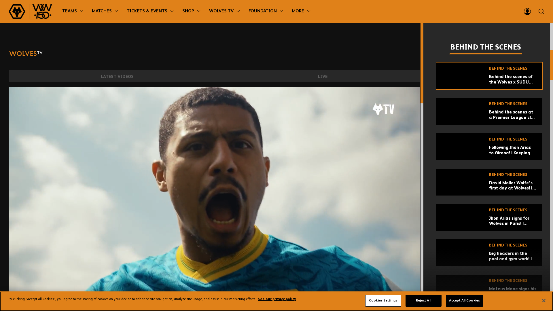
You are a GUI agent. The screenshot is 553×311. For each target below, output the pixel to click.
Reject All (423, 300)
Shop (188, 11)
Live (322, 77)
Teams (69, 11)
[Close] (543, 300)
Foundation (263, 11)
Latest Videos (117, 77)
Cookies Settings (383, 300)
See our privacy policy (277, 299)
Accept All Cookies (464, 300)
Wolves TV (221, 11)
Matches (102, 11)
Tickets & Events (147, 11)
